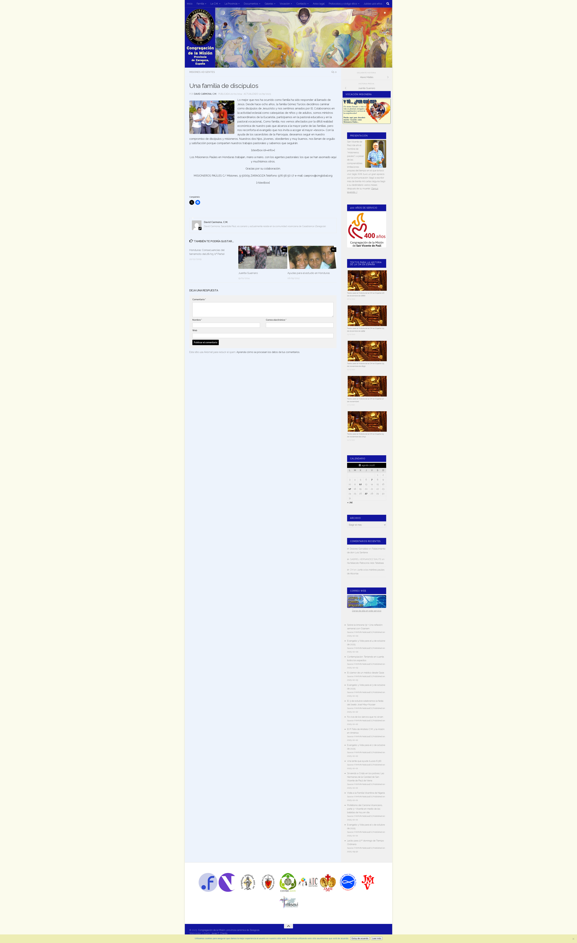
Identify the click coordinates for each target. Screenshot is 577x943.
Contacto (301, 3)
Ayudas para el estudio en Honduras (308, 273)
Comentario (199, 299)
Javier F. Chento (219, 933)
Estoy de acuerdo (360, 938)
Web (194, 330)
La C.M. (214, 3)
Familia (200, 3)
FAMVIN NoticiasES (363, 632)
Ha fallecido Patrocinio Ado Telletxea (365, 563)
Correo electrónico (276, 320)
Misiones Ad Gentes (202, 72)
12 (360, 484)
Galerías (269, 3)
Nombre (197, 320)
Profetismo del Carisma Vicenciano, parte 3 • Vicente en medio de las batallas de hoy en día (365, 809)
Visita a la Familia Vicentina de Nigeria (366, 793)
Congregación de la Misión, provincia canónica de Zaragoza (228, 930)
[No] (573, 938)
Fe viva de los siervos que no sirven (365, 717)
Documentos (251, 3)
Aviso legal (319, 3)
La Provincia (231, 3)
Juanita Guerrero (248, 273)
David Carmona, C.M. (205, 94)
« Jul (350, 502)
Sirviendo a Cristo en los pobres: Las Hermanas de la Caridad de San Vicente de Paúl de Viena (365, 777)
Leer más (376, 938)
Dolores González (359, 548)
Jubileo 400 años (373, 3)
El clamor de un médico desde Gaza (365, 672)
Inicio (189, 3)
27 (366, 493)
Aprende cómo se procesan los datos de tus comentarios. (268, 352)
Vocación (285, 3)
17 (350, 489)
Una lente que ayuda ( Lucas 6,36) (364, 761)
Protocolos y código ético (343, 3)
